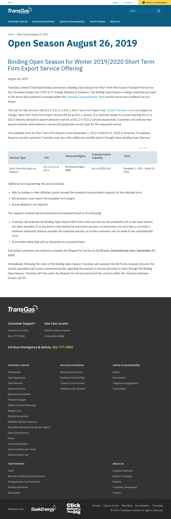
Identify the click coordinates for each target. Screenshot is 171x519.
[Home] (20, 11)
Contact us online (18, 330)
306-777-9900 (16, 336)
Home (10, 2)
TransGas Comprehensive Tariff (85, 97)
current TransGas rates (120, 110)
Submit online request (57, 330)
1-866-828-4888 (54, 336)
